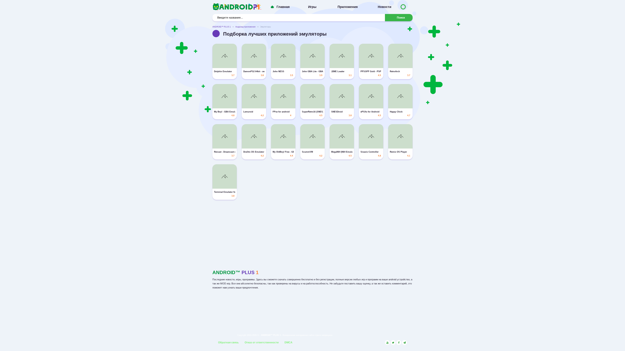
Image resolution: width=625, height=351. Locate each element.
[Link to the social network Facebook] (398, 342)
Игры (312, 7)
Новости (384, 7)
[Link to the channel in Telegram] (404, 342)
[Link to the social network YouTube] (387, 342)
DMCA (288, 342)
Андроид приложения (245, 27)
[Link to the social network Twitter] (393, 342)
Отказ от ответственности (262, 342)
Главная (283, 7)
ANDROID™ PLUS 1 (221, 27)
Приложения (348, 7)
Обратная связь (228, 342)
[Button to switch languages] (403, 6)
